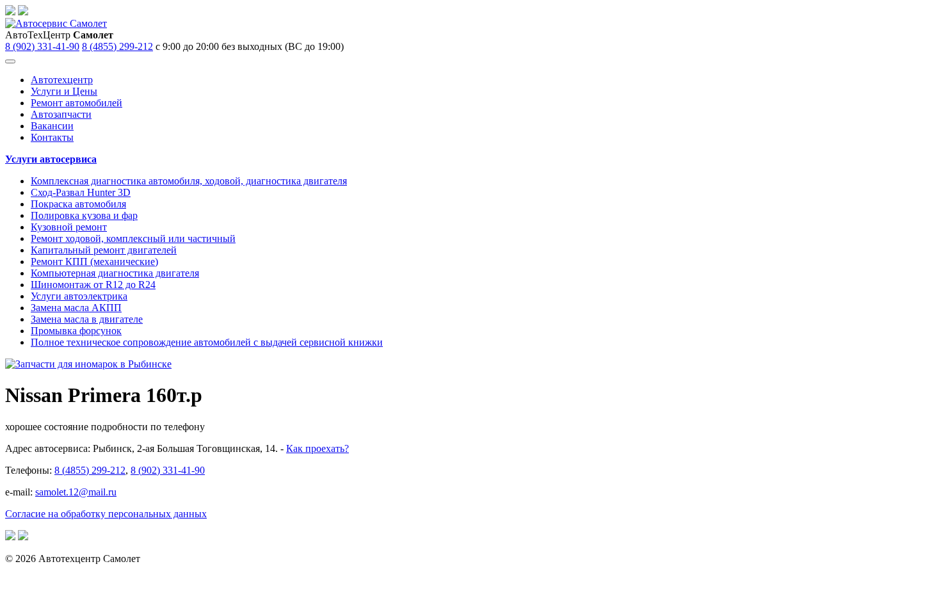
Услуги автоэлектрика (79, 296)
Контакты (52, 137)
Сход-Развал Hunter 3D (81, 192)
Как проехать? (317, 448)
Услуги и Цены (64, 91)
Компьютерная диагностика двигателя (115, 273)
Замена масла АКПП (76, 307)
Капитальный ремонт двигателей (104, 250)
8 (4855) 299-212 (117, 46)
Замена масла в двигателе (87, 319)
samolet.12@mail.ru (76, 492)
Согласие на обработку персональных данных (106, 513)
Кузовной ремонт (69, 226)
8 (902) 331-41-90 (42, 46)
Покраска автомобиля (78, 203)
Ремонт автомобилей (76, 102)
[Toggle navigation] (10, 61)
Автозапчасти (61, 114)
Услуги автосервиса (51, 159)
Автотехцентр (62, 79)
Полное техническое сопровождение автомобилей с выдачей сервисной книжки (207, 342)
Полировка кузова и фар (84, 215)
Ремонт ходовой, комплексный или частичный (133, 238)
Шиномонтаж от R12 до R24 (93, 284)
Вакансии (52, 125)
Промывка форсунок (76, 330)
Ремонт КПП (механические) (94, 261)
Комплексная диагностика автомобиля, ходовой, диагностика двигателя (189, 180)
